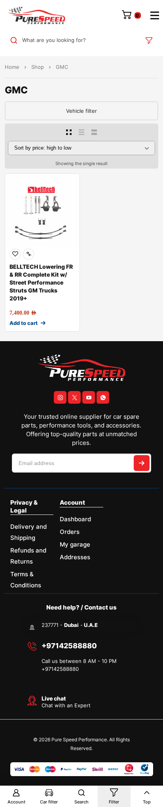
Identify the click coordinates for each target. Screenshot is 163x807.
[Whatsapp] (103, 397)
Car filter (49, 802)
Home (12, 67)
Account (16, 802)
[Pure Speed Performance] (36, 15)
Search (81, 802)
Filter (114, 802)
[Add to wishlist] (15, 254)
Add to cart (23, 323)
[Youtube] (88, 397)
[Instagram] (60, 397)
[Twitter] (74, 397)
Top (147, 802)
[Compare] (28, 254)
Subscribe (142, 463)
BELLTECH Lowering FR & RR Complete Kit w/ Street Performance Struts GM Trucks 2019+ (41, 282)
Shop (37, 67)
